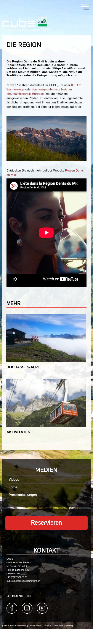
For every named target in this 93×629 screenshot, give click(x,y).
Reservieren (46, 523)
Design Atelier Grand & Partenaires (46, 625)
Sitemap (69, 625)
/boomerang (20, 625)
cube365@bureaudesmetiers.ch (23, 581)
